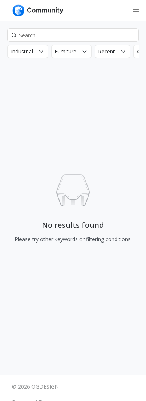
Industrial (22, 51)
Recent (106, 51)
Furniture (65, 51)
